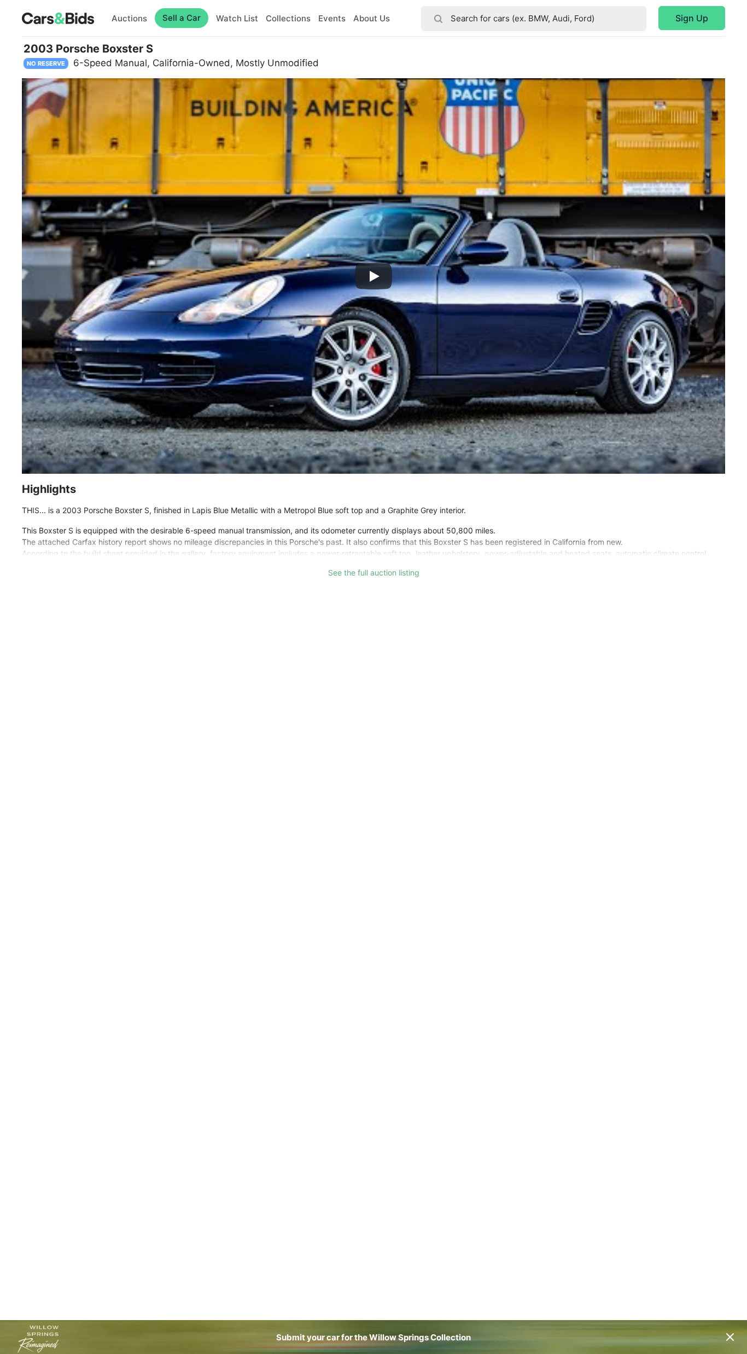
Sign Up (691, 18)
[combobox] (533, 18)
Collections (288, 18)
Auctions (129, 18)
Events (332, 18)
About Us (371, 18)
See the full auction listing (373, 572)
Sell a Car (181, 18)
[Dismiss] (730, 1337)
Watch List (237, 18)
